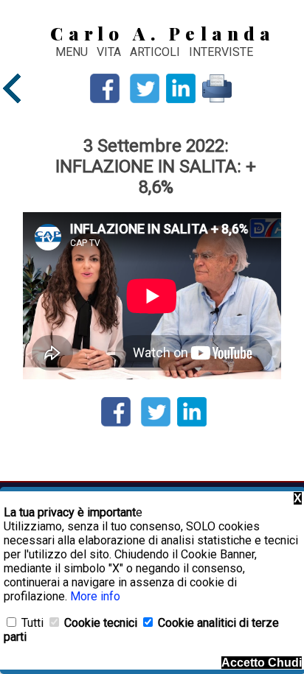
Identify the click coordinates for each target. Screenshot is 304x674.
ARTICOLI (156, 52)
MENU (71, 52)
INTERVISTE (221, 52)
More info (95, 596)
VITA (110, 52)
